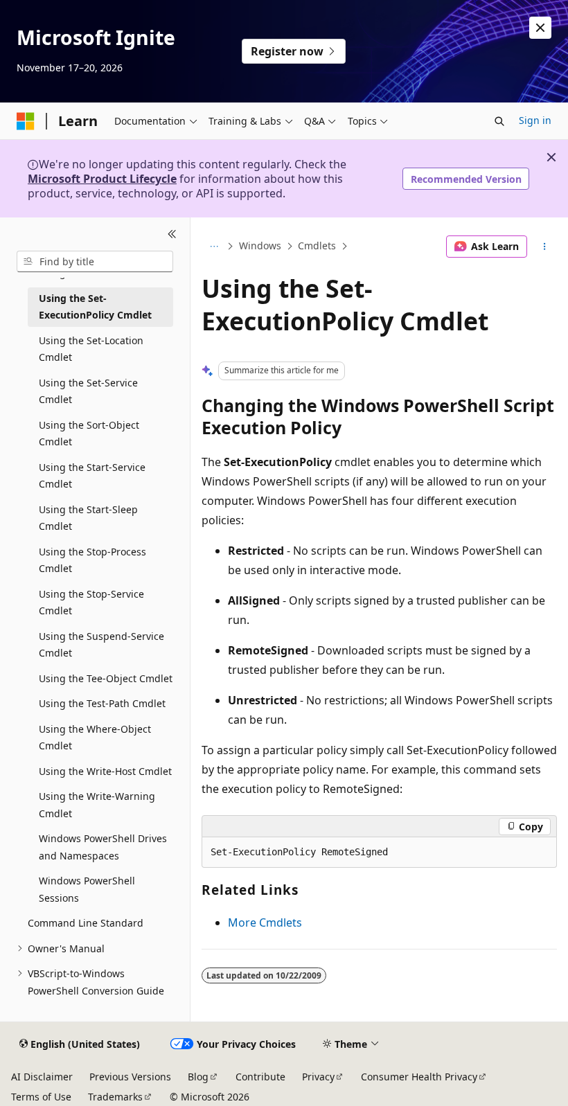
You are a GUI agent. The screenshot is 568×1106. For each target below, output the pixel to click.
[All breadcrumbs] (214, 246)
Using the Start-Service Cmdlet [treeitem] (92, 476)
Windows (260, 246)
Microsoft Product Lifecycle (102, 178)
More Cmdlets (265, 922)
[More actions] (545, 246)
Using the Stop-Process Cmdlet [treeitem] (92, 560)
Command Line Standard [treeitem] (85, 922)
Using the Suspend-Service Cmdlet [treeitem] (101, 645)
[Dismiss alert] (540, 28)
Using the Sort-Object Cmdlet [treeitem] (89, 433)
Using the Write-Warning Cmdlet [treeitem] (97, 805)
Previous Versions (130, 1076)
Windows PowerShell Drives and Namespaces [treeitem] (103, 847)
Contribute (260, 1076)
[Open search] (499, 121)
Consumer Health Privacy (419, 1076)
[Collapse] (172, 234)
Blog (198, 1076)
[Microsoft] (26, 121)
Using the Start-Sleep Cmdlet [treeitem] (88, 518)
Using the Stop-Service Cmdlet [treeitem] (91, 602)
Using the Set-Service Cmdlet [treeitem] (88, 391)
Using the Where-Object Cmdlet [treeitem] (95, 737)
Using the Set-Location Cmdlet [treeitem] (91, 349)
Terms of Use (41, 1096)
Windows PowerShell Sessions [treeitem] (87, 889)
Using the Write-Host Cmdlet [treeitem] (105, 771)
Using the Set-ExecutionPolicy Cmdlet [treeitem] (95, 307)
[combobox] (95, 262)
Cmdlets (317, 246)
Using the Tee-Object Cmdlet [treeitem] (105, 678)
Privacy (318, 1076)
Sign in (535, 120)
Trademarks (115, 1096)
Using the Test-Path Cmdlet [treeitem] (102, 703)
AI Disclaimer (42, 1076)
